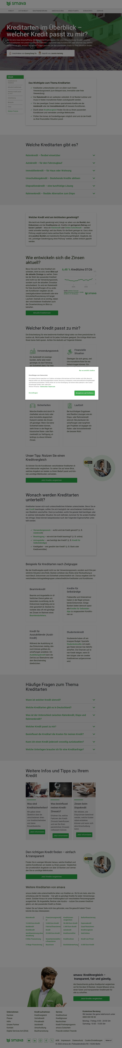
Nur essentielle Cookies (87, 370)
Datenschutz (44, 386)
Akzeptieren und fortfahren (85, 393)
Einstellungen (33, 393)
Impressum (51, 386)
